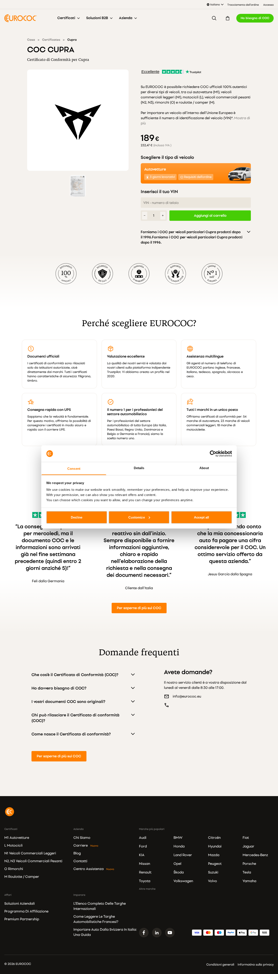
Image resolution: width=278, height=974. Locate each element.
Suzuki (213, 872)
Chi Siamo (81, 838)
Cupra (72, 40)
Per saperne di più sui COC (139, 608)
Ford (143, 846)
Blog (77, 853)
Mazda (213, 855)
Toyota (144, 881)
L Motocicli (13, 845)
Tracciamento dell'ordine (243, 4)
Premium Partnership (21, 919)
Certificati (66, 18)
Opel (177, 864)
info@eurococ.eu (187, 696)
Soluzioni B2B (97, 18)
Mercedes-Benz (255, 855)
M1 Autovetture (16, 838)
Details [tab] (139, 468)
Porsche (249, 864)
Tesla (247, 872)
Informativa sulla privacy (256, 964)
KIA (141, 855)
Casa (31, 40)
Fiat (246, 838)
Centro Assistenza (88, 869)
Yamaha (249, 881)
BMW (178, 838)
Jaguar (248, 846)
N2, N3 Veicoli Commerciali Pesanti (33, 861)
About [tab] (204, 468)
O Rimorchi (13, 869)
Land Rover (183, 855)
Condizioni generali (220, 964)
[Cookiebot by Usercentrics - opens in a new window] (213, 453)
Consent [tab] (73, 468)
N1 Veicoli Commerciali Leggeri (30, 853)
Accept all (201, 517)
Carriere (80, 845)
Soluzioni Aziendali (19, 904)
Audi (142, 838)
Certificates (51, 40)
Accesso (268, 4)
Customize (136, 517)
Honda (179, 846)
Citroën (214, 838)
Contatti (80, 861)
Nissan (144, 864)
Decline (76, 517)
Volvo (212, 881)
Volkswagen (183, 881)
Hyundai (215, 846)
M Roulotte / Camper (21, 877)
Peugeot (215, 864)
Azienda (125, 18)
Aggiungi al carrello (210, 216)
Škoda (179, 872)
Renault (145, 872)
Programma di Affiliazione (26, 911)
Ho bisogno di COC (255, 18)
